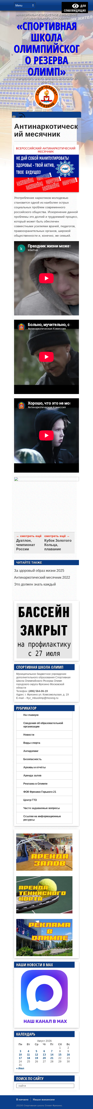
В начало (22, 1099)
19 (36, 1058)
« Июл (20, 1068)
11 (28, 1054)
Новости (28, 734)
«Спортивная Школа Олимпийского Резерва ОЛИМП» (46, 48)
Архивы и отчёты (34, 767)
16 (68, 1054)
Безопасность (32, 759)
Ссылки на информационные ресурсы (42, 818)
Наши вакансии (44, 1099)
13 (44, 1054)
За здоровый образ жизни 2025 (39, 570)
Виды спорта (31, 742)
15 (59, 1054)
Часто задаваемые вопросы (41, 808)
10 (20, 1054)
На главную (30, 715)
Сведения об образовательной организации (43, 725)
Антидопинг (30, 751)
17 (20, 1058)
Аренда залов (32, 775)
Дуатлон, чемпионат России (25, 545)
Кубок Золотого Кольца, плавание (58, 545)
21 (51, 1058)
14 (51, 1054)
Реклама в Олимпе (35, 783)
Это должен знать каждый (35, 584)
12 (36, 1054)
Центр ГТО (30, 800)
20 (44, 1058)
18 (28, 1058)
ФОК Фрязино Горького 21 (39, 791)
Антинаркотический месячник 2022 (42, 577)
